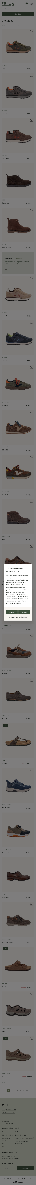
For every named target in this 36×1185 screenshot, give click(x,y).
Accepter (24, 612)
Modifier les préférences (18, 617)
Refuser (11, 612)
